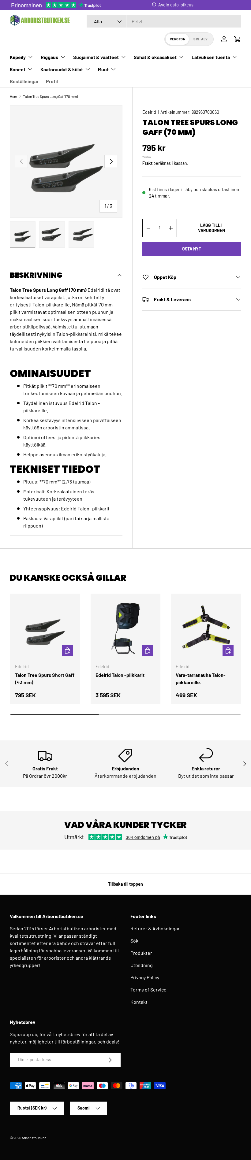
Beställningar (24, 81)
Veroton (177, 39)
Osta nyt (191, 248)
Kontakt (139, 1002)
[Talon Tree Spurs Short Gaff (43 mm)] (45, 629)
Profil (52, 81)
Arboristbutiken (34, 1138)
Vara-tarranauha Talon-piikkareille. (201, 678)
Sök (134, 940)
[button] (237, 39)
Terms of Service (148, 989)
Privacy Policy (144, 977)
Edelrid (149, 112)
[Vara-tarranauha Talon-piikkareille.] (206, 629)
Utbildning (141, 965)
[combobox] (164, 21)
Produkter (141, 953)
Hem (13, 96)
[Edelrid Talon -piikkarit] (126, 629)
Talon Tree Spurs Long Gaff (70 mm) (50, 96)
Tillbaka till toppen (125, 884)
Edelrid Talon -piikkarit (120, 675)
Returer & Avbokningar (155, 928)
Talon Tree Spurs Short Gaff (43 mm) (44, 678)
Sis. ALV (200, 39)
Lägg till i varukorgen (211, 228)
